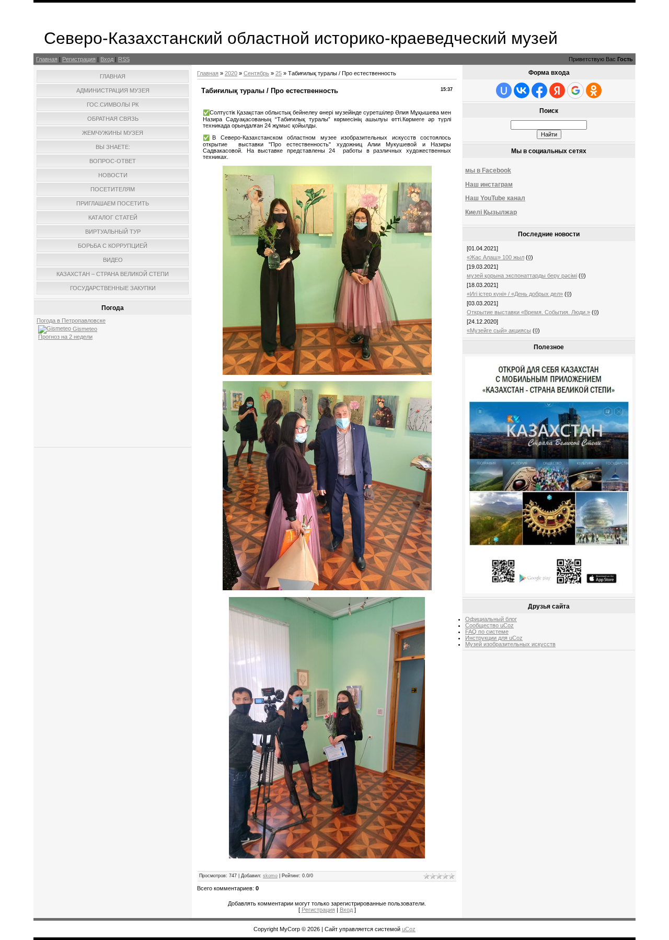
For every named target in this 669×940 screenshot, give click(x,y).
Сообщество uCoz (489, 625)
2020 (231, 73)
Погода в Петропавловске (71, 320)
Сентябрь (256, 73)
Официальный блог (491, 619)
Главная (46, 59)
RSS (124, 59)
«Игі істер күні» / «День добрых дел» (515, 294)
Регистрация (79, 59)
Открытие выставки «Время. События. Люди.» (528, 312)
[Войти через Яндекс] (557, 90)
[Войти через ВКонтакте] (521, 90)
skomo (270, 875)
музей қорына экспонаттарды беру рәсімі (522, 275)
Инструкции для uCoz (494, 638)
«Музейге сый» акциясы (499, 330)
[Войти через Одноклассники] (594, 90)
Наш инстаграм (489, 184)
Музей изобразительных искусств (510, 644)
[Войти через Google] (575, 90)
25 (278, 73)
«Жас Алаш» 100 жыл (495, 257)
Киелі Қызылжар (491, 212)
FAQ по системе (487, 631)
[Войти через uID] (504, 90)
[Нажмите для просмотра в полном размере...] (327, 373)
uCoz (409, 929)
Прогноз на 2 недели (65, 337)
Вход (106, 59)
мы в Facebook (488, 170)
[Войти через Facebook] (539, 90)
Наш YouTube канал (495, 198)
